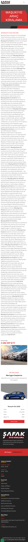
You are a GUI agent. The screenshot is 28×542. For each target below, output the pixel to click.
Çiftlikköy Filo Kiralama (7, 508)
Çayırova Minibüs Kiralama (8, 506)
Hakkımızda (4, 483)
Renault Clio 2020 (14, 406)
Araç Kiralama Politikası (7, 491)
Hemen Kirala (14, 421)
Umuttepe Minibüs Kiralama (8, 511)
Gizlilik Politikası (5, 488)
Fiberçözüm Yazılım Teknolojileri (16, 539)
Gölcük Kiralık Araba (6, 503)
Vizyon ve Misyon (5, 486)
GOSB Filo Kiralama (6, 501)
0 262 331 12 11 (8, 343)
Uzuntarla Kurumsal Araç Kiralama (10, 498)
